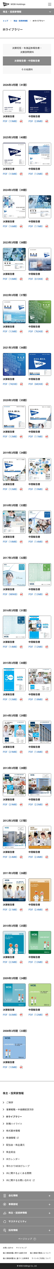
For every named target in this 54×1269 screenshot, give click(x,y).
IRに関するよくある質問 (18, 1173)
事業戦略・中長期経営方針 (20, 1109)
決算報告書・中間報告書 (27, 60)
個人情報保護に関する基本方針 (15, 1253)
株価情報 (10, 1137)
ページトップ (25, 1239)
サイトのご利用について (41, 1258)
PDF (10, 121)
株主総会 (10, 1152)
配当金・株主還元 (15, 1145)
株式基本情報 (13, 1130)
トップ (5, 21)
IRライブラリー (14, 1116)
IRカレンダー (13, 1159)
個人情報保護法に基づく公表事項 (16, 1258)
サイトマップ (21, 1248)
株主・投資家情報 (21, 21)
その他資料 (27, 69)
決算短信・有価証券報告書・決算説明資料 (27, 50)
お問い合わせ (8, 1248)
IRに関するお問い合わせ (18, 1180)
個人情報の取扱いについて (40, 1253)
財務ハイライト (14, 1123)
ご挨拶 (9, 1102)
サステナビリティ (17, 1221)
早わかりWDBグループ (18, 1166)
